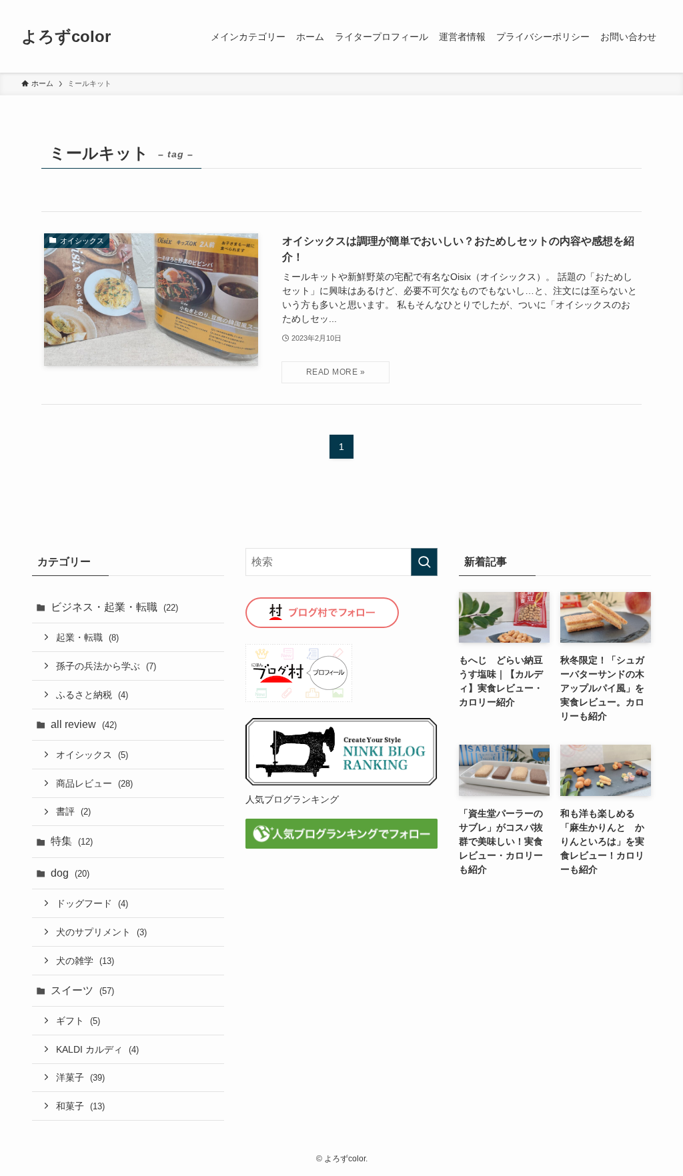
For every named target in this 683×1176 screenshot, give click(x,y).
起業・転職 (87, 637)
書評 (73, 811)
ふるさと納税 (92, 694)
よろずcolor (66, 37)
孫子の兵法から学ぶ (106, 666)
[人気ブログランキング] (341, 782)
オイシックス (92, 754)
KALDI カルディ (97, 1049)
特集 (72, 841)
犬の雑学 (85, 960)
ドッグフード (92, 903)
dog (70, 873)
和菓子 (80, 1106)
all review (84, 724)
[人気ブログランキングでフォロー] (341, 845)
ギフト (78, 1020)
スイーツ (82, 990)
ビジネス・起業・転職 (114, 607)
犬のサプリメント (101, 932)
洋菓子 (80, 1077)
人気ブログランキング (292, 799)
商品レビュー (94, 783)
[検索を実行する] (424, 562)
